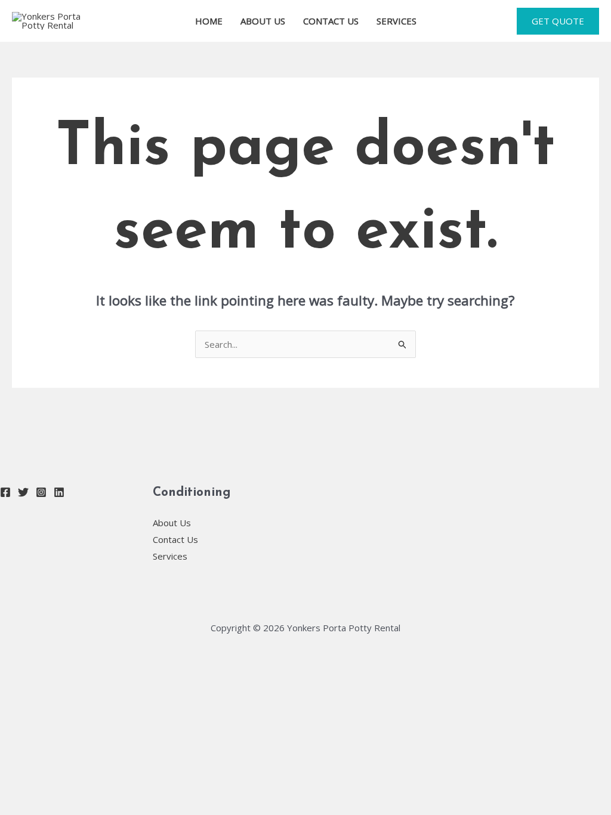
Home (209, 21)
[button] (558, 21)
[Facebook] (5, 492)
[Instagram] (41, 492)
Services (396, 21)
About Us (262, 21)
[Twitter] (23, 492)
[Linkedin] (59, 492)
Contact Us (331, 21)
